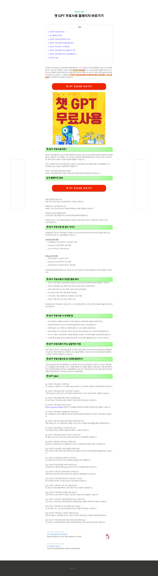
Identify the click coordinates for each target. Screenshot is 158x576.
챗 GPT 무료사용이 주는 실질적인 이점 (62, 50)
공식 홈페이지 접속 (56, 36)
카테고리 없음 (79, 12)
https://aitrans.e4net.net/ (54, 544)
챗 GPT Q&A (54, 58)
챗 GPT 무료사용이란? (57, 32)
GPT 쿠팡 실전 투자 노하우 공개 (57, 534)
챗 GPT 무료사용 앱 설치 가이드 (60, 39)
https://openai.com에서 (54, 407)
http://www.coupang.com (54, 532)
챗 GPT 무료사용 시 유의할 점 (59, 47)
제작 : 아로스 (73, 568)
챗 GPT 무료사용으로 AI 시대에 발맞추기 (63, 54)
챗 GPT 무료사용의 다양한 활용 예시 (62, 43)
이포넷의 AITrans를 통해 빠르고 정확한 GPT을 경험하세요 (63, 548)
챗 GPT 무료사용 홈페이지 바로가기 (79, 16)
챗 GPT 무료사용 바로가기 (79, 86)
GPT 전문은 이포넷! (53, 546)
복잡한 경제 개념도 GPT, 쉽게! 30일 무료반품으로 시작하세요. (64, 536)
